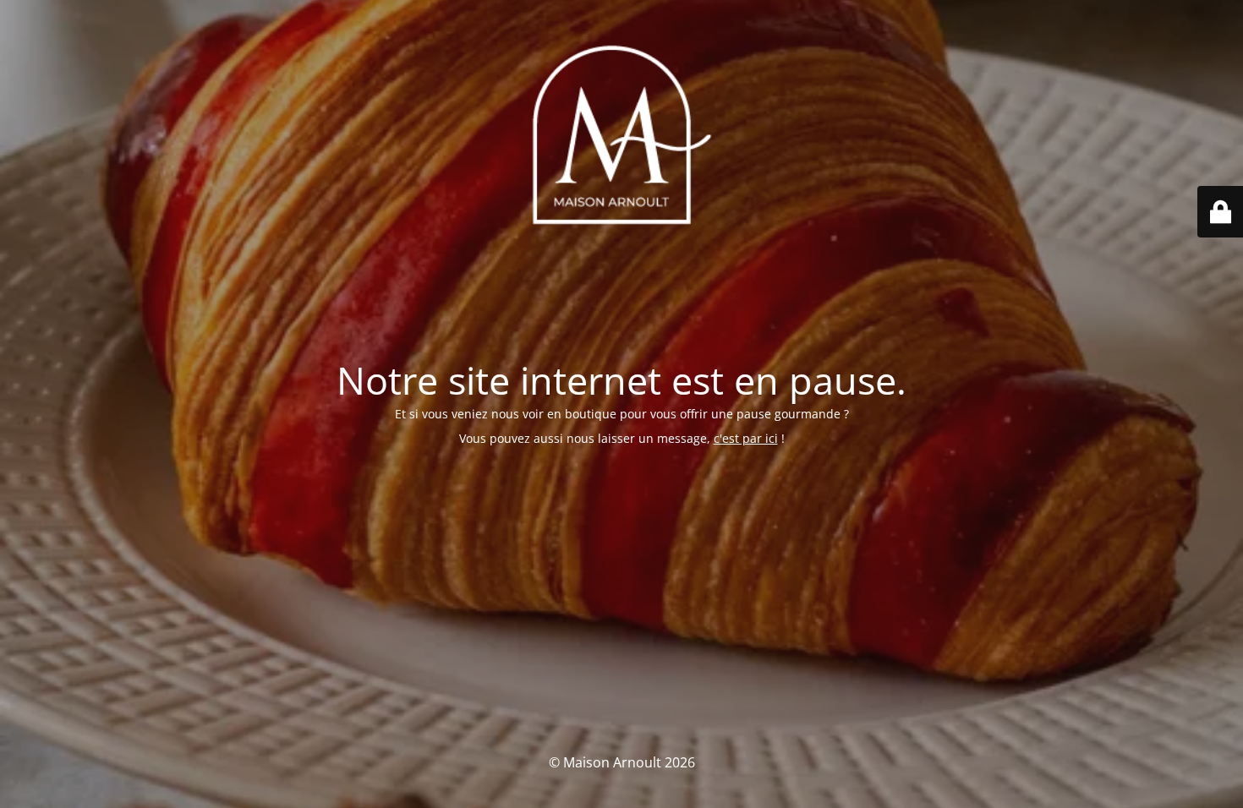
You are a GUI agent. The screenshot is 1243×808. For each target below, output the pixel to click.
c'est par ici (746, 438)
